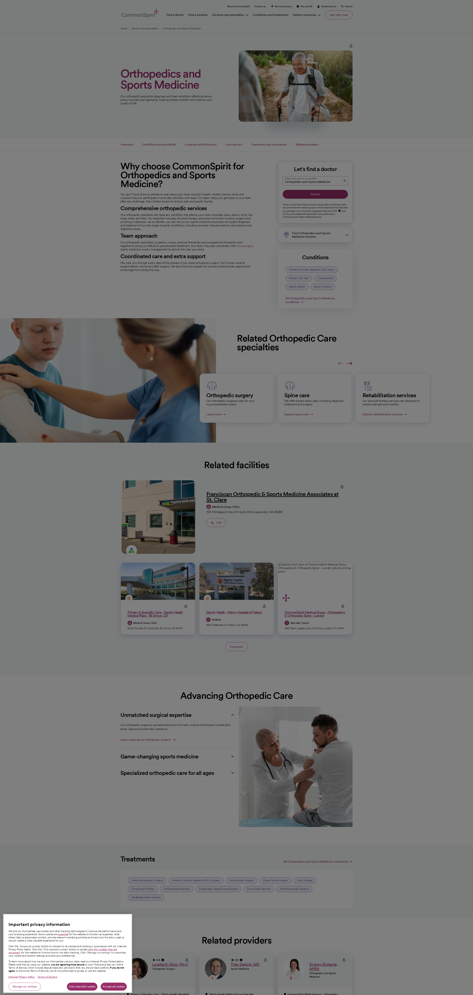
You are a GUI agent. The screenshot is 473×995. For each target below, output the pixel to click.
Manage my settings (25, 986)
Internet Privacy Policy (21, 976)
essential (63, 934)
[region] (67, 953)
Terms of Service (47, 976)
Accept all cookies (114, 986)
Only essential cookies (82, 986)
